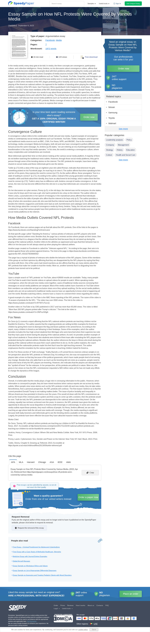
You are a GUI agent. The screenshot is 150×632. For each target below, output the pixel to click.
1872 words (50, 48)
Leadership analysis (114, 140)
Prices (62, 605)
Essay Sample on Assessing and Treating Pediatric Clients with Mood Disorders (42, 575)
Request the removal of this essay (31, 528)
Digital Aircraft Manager (21, 561)
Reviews (70, 605)
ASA (52, 462)
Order (56, 605)
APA (13, 462)
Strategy (109, 150)
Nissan (111, 107)
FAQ (107, 605)
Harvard (30, 462)
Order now (88, 117)
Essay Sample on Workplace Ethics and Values (30, 566)
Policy (129, 140)
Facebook (50, 40)
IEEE (60, 462)
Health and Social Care (125, 155)
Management (123, 145)
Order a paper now (88, 497)
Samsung (112, 112)
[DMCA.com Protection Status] (63, 619)
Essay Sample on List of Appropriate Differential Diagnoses (34, 570)
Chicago (42, 462)
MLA (21, 462)
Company (110, 145)
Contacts (99, 605)
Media (59, 40)
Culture (109, 155)
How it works (80, 605)
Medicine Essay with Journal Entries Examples (30, 556)
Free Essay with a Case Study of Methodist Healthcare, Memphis (37, 552)
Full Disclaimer (31, 621)
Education (130, 150)
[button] (21, 3)
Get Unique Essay (133, 3)
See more (123, 129)
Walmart (112, 123)
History (120, 150)
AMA (68, 462)
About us (91, 605)
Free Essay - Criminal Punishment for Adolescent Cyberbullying (36, 547)
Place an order (130, 594)
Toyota (111, 118)
